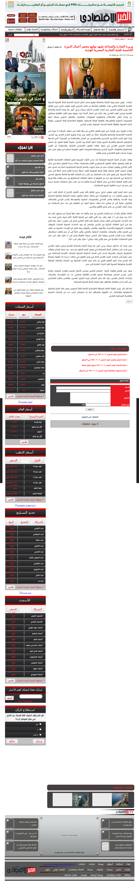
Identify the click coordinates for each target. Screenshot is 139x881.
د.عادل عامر (40, 178)
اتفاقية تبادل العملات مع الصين (33, 195)
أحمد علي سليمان (37, 155)
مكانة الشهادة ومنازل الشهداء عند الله (29, 160)
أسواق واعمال (119, 38)
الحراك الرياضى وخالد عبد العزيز (33, 172)
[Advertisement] (25, 216)
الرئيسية (130, 38)
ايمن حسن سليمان (37, 190)
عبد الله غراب (39, 167)
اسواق (129, 301)
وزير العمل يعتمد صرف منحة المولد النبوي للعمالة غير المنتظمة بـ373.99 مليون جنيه (88, 34)
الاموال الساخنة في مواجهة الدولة (31, 183)
